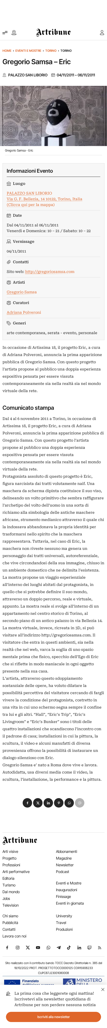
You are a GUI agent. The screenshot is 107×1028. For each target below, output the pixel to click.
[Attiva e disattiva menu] (4, 32)
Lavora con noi (14, 936)
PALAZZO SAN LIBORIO (28, 75)
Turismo (8, 885)
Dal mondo (11, 891)
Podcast (62, 871)
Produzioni (64, 929)
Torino (50, 50)
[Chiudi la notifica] (103, 989)
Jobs (6, 898)
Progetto (9, 858)
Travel (61, 922)
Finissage (63, 896)
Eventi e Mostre (28, 50)
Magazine (64, 858)
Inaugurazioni (66, 889)
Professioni (11, 865)
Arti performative (16, 871)
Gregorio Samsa (22, 292)
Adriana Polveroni (24, 312)
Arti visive (10, 851)
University (64, 916)
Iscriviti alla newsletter (53, 1017)
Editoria (8, 878)
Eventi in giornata (70, 903)
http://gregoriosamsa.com (49, 271)
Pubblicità (10, 922)
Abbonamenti (66, 851)
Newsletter (65, 865)
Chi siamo (10, 916)
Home (6, 50)
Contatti (8, 929)
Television (10, 905)
